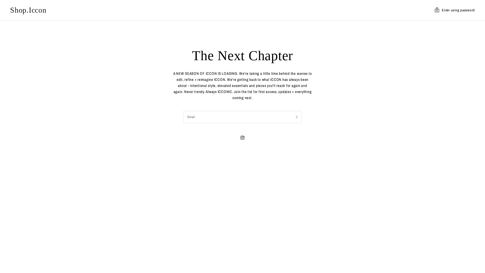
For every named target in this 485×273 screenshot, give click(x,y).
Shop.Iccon (28, 10)
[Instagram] (242, 138)
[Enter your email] (297, 117)
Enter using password (458, 10)
